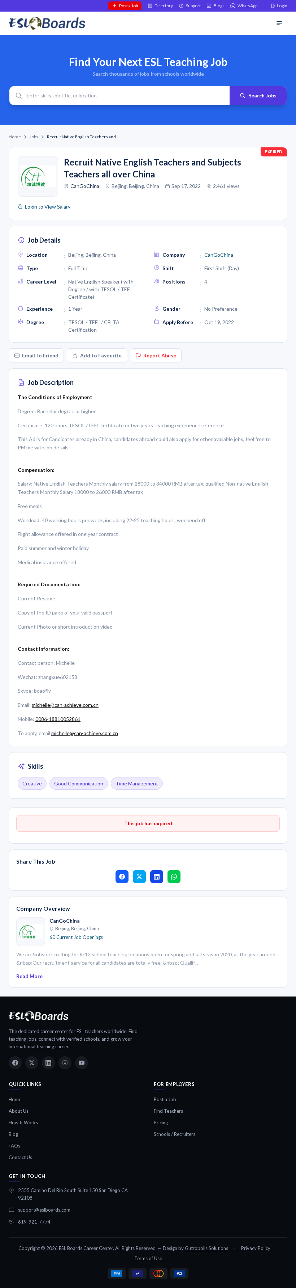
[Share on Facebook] (122, 876)
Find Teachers (168, 1111)
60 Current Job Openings (76, 937)
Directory (163, 5)
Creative (32, 783)
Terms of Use (148, 1258)
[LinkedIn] (48, 1062)
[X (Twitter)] (31, 1062)
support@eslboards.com (44, 1210)
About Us (19, 1111)
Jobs (34, 136)
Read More (29, 976)
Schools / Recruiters (174, 1134)
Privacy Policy (255, 1248)
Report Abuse (159, 355)
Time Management (137, 783)
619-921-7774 (34, 1222)
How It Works (23, 1122)
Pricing (161, 1122)
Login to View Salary (47, 207)
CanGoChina (84, 186)
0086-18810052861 (57, 719)
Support (193, 5)
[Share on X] (139, 876)
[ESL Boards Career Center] (38, 1016)
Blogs (219, 5)
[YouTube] (81, 1062)
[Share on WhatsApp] (173, 876)
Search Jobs (262, 95)
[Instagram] (64, 1062)
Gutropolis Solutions (206, 1248)
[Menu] (279, 23)
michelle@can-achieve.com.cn (65, 705)
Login (282, 5)
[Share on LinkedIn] (156, 876)
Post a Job (128, 5)
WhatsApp (247, 5)
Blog (13, 1134)
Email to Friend (40, 355)
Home (15, 136)
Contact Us (20, 1157)
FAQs (14, 1146)
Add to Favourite (101, 355)
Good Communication (78, 783)
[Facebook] (15, 1062)
